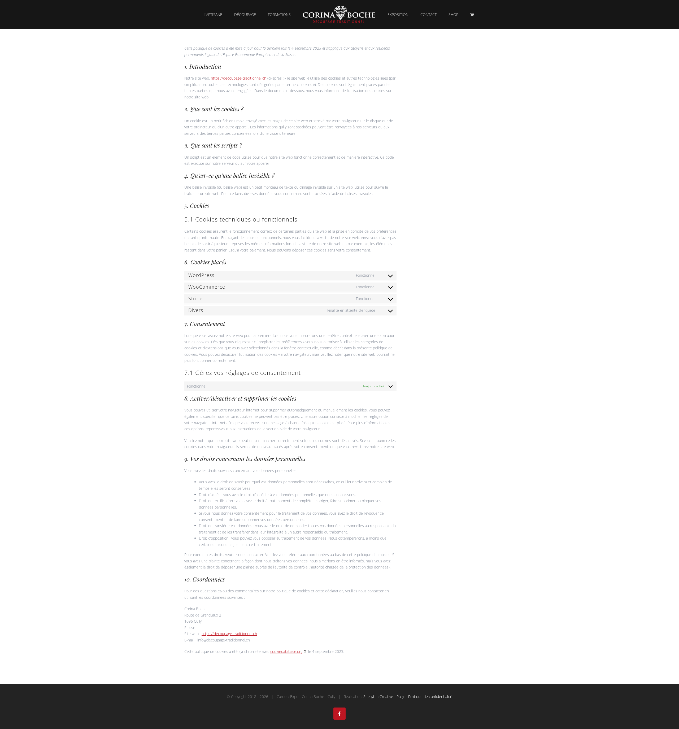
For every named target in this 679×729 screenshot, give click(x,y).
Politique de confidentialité (430, 696)
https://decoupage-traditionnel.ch (238, 78)
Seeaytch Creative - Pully (383, 696)
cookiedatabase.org (286, 651)
